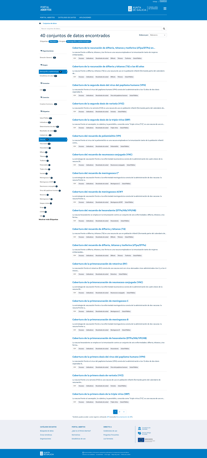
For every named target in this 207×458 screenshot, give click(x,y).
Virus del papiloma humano (119, 95)
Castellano (163, 1)
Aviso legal (107, 454)
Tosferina (128, 58)
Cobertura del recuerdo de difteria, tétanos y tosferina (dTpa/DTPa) (109, 245)
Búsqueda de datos (47, 431)
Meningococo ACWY (117, 202)
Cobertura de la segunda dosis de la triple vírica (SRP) (101, 120)
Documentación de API (124, 417)
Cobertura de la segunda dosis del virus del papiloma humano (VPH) (109, 85)
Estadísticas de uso (78, 439)
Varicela (113, 111)
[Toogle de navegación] (165, 9)
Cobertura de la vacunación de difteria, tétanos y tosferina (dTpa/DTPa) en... (113, 48)
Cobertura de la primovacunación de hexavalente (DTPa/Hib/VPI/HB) (109, 338)
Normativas (76, 435)
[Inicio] (40, 23)
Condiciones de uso (110, 431)
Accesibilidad (99, 454)
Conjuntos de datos (50, 23)
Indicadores (89, 58)
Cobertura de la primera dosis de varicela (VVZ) (98, 375)
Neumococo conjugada (118, 165)
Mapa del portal (115, 454)
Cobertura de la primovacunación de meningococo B (100, 320)
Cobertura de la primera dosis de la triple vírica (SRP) (101, 394)
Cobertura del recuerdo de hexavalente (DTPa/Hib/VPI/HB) (104, 210)
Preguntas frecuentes (111, 435)
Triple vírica (114, 128)
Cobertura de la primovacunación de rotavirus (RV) (99, 264)
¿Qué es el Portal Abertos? (81, 431)
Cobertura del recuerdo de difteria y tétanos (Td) (99, 229)
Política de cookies (125, 454)
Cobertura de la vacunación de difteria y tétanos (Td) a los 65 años (108, 67)
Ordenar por (143, 35)
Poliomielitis (114, 146)
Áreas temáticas (46, 435)
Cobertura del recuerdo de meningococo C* (95, 173)
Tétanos (120, 58)
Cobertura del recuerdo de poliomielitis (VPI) (96, 136)
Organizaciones (45, 439)
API (108, 417)
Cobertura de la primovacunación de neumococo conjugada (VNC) (107, 282)
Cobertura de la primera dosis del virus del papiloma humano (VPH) (108, 357)
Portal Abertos (47, 18)
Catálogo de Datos (67, 18)
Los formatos (108, 439)
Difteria (113, 58)
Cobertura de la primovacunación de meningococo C (100, 301)
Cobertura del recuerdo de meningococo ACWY (97, 192)
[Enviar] (164, 29)
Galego (155, 1)
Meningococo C (115, 183)
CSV (74, 58)
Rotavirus (114, 274)
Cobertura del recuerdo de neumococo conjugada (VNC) (102, 155)
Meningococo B (115, 330)
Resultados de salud (102, 58)
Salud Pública (137, 58)
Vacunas (81, 58)
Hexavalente (114, 221)
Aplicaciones (85, 18)
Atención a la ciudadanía (88, 454)
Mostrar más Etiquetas (48, 219)
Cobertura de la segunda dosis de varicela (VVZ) (98, 104)
